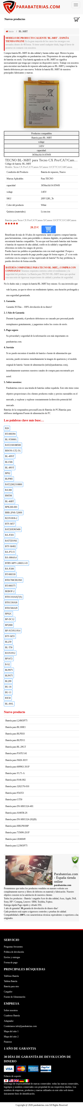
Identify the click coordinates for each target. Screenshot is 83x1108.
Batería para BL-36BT (41, 137)
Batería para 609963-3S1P (17, 766)
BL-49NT (9, 456)
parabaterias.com (39, 251)
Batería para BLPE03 (15, 733)
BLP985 (9, 479)
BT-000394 (10, 434)
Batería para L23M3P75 (16, 845)
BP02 (7, 473)
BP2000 (9, 625)
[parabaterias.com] (41, 7)
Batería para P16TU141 (16, 753)
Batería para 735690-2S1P (17, 832)
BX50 (8, 698)
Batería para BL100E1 (15, 727)
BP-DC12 (9, 619)
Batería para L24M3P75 (16, 720)
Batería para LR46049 (15, 839)
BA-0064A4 (11, 557)
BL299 (8, 681)
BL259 (8, 642)
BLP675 (9, 675)
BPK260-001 (11, 507)
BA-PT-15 (10, 552)
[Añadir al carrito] (49, 229)
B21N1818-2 (11, 518)
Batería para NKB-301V (16, 760)
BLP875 (9, 670)
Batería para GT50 (13, 799)
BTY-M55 (10, 636)
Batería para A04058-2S (16, 812)
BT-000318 (10, 574)
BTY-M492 (10, 546)
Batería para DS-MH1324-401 (19, 806)
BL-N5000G (11, 439)
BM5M (8, 495)
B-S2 (7, 664)
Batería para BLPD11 (15, 740)
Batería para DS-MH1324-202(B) (20, 819)
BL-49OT (9, 467)
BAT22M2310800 (13, 484)
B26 (7, 428)
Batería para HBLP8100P (17, 826)
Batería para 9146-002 (15, 779)
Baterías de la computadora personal (20, 409)
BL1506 (9, 462)
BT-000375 (10, 585)
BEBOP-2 (9, 591)
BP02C (8, 613)
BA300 (8, 490)
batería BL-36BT (19, 53)
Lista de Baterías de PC (47, 409)
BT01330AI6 (11, 602)
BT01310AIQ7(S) (13, 597)
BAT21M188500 (13, 445)
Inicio (11, 31)
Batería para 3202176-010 (17, 786)
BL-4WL (9, 703)
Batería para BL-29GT (15, 746)
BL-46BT (9, 501)
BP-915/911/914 (12, 630)
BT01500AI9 (11, 608)
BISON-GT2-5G (13, 450)
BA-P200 (9, 568)
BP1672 (9, 658)
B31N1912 (10, 653)
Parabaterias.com (14, 388)
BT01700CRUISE (13, 580)
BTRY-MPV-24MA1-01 (16, 563)
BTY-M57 (10, 523)
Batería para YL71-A (15, 773)
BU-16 (8, 686)
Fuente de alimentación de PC (37, 413)
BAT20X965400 (12, 529)
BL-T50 (8, 647)
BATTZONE (11, 540)
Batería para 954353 (14, 793)
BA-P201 (9, 535)
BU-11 (8, 692)
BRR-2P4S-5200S (13, 512)
